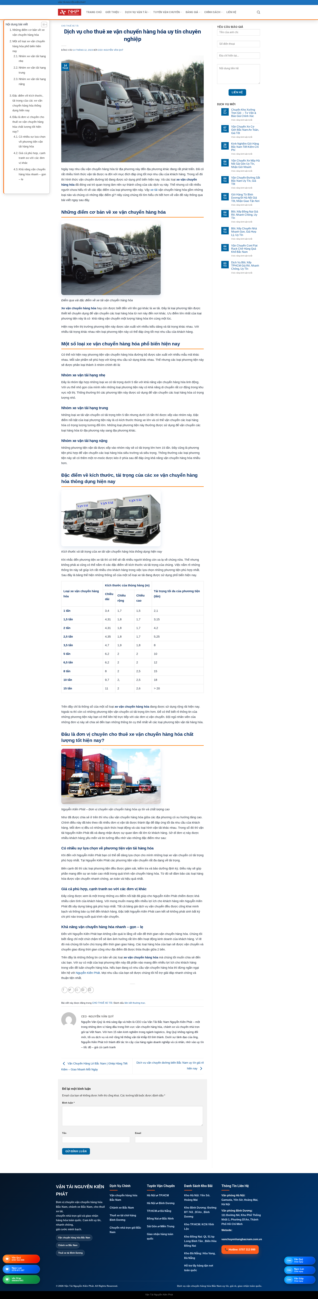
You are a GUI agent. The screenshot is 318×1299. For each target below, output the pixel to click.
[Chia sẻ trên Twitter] (71, 990)
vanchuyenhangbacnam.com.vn (241, 1239)
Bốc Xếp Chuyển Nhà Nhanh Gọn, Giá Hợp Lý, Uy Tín (244, 231)
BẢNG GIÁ (192, 12)
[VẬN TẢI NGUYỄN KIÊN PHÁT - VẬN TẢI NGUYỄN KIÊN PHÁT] (69, 12)
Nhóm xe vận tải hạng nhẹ (32, 59)
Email (138, 1133)
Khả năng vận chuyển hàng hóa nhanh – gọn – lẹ (32, 174)
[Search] (258, 12)
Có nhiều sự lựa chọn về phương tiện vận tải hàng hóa (32, 141)
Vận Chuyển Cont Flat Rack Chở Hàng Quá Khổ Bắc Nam (244, 248)
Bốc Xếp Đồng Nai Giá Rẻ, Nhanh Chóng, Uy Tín (244, 214)
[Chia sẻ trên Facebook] (65, 990)
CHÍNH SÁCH (212, 12)
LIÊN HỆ (231, 12)
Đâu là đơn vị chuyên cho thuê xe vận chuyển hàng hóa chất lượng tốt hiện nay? (28, 124)
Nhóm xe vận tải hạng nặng (32, 82)
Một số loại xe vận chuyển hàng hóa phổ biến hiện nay (28, 46)
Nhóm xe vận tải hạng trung (32, 70)
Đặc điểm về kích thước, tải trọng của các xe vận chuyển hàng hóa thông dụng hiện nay (27, 103)
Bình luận (68, 1102)
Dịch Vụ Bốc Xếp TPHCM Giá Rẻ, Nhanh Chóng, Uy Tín (245, 265)
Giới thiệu (112, 12)
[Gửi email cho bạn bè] (78, 990)
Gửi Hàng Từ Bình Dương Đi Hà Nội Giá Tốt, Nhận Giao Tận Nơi (245, 197)
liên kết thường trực (135, 1003)
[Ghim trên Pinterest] (84, 990)
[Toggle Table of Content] (42, 24)
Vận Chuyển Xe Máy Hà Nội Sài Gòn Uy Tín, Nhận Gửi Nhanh (245, 163)
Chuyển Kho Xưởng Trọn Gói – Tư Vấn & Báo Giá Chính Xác (243, 112)
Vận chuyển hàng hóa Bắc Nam (74, 1237)
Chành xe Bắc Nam (68, 1245)
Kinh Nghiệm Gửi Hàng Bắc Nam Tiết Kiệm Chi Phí (245, 146)
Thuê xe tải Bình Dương (70, 1253)
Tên (64, 1133)
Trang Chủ (94, 12)
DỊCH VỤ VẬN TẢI (136, 12)
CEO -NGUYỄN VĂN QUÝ (110, 50)
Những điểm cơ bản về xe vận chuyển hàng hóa (28, 32)
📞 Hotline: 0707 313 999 (240, 1249)
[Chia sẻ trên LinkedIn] (91, 990)
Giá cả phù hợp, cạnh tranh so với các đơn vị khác (32, 158)
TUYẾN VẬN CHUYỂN (166, 12)
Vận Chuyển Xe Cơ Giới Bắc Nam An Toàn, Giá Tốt (245, 129)
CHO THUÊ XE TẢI (70, 26)
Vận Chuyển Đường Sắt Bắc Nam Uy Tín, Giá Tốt (245, 180)
